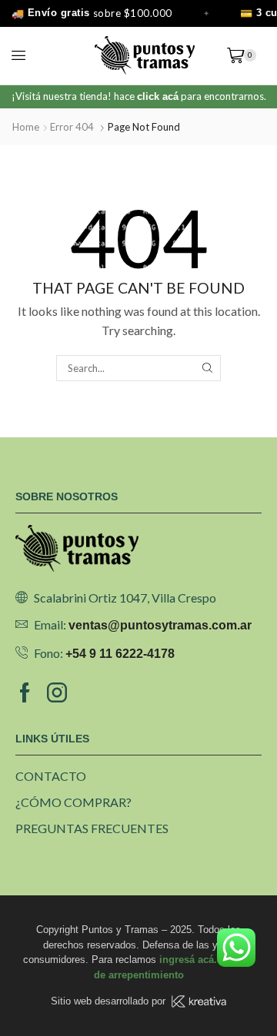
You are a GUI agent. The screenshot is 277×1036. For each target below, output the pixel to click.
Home (25, 127)
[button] (18, 55)
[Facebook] (25, 692)
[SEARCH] (207, 368)
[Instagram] (57, 692)
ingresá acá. (188, 959)
